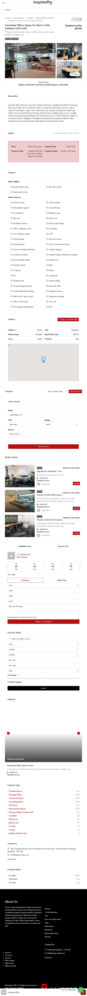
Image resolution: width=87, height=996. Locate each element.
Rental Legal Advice (51, 933)
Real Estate (48, 930)
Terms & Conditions (17, 988)
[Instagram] (60, 988)
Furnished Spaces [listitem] (15, 791)
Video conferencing (20, 301)
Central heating (18, 239)
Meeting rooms (18, 281)
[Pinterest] (76, 988)
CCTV (51, 234)
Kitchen (51, 270)
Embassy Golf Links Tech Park (45, 18)
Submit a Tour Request (43, 621)
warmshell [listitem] (12, 816)
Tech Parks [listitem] (13, 805)
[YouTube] (72, 988)
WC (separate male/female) (23, 307)
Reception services (55, 291)
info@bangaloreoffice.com (19, 855)
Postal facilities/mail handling (23, 291)
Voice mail (52, 301)
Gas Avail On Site (55, 187)
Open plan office (55, 286)
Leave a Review (75, 391)
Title (10, 420)
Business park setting (56, 223)
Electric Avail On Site (20, 187)
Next (78, 733)
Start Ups (48, 937)
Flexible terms (53, 260)
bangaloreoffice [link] (45, 484)
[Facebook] (52, 988)
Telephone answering (56, 296)
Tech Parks (30, 18)
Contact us (12, 859)
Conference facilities (20, 254)
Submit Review (43, 446)
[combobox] (60, 391)
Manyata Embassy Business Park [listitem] (21, 812)
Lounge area (53, 275)
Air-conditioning (54, 208)
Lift (14, 275)
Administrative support (21, 208)
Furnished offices (19, 265)
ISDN (51, 265)
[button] (73, 19)
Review (11, 430)
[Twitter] (56, 988)
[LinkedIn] (64, 988)
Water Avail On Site (20, 192)
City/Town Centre (55, 239)
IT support (17, 270)
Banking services (55, 213)
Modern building (54, 281)
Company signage (55, 249)
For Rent (8, 39)
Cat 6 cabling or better (21, 234)
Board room (53, 218)
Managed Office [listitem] (15, 794)
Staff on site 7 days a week (23, 296)
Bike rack (16, 218)
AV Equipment (18, 213)
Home (9, 18)
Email (10, 410)
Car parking (53, 228)
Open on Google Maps (69, 319)
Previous (8, 733)
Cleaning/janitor (19, 244)
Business (47, 909)
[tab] (25, 546)
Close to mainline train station (59, 244)
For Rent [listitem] (12, 875)
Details (76, 483)
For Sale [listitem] (12, 826)
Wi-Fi (50, 307)
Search (43, 688)
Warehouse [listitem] (13, 819)
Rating (47, 420)
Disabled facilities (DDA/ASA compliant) (63, 254)
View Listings (22, 557)
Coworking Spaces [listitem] (16, 802)
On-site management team (22, 286)
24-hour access (18, 202)
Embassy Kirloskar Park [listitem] (17, 833)
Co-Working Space (51, 912)
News (46, 923)
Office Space (49, 926)
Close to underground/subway (24, 249)
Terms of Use (32, 617)
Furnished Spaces (19, 18)
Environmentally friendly (21, 260)
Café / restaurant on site (22, 228)
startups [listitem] (12, 830)
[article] (43, 741)
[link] (20, 476)
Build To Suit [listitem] (14, 823)
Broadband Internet (20, 223)
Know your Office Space (53, 919)
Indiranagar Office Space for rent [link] (20, 765)
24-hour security (54, 202)
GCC (46, 916)
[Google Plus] (68, 988)
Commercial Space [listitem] (16, 798)
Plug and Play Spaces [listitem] (17, 809)
